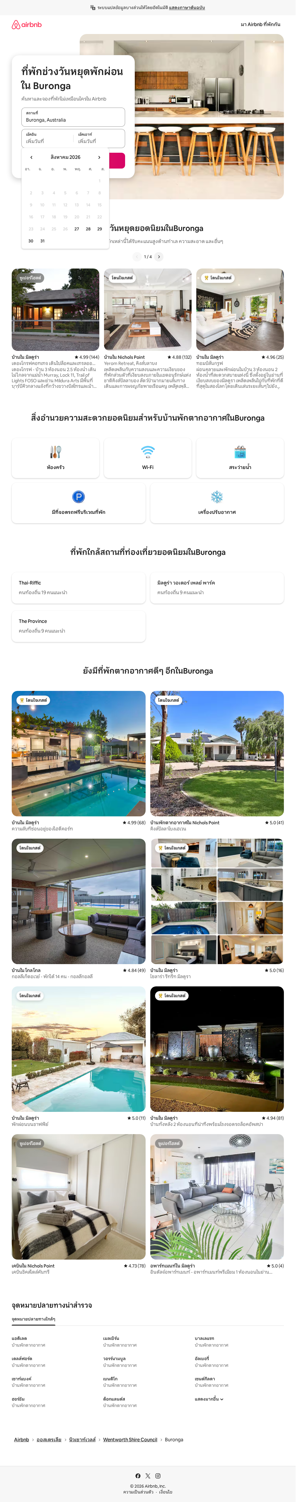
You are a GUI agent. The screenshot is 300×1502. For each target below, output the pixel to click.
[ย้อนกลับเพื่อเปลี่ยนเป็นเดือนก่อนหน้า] (31, 157)
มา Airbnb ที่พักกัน (260, 24)
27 (76, 229)
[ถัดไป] (158, 256)
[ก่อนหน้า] (137, 256)
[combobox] (73, 120)
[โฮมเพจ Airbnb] (27, 24)
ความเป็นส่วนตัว (138, 1492)
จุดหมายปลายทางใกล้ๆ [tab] (33, 1319)
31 (42, 241)
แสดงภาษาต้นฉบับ (187, 7)
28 (88, 229)
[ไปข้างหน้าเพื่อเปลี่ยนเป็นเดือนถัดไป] (99, 157)
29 (99, 229)
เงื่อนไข (165, 1492)
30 (30, 241)
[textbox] (47, 141)
